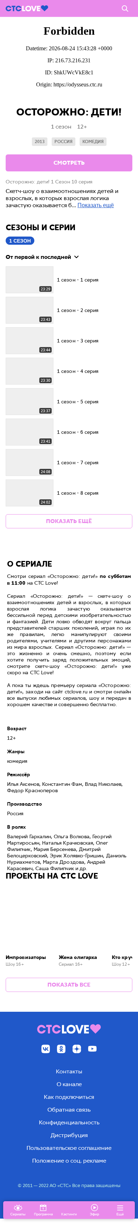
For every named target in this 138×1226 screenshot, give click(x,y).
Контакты (69, 1071)
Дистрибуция (69, 1135)
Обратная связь (69, 1109)
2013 (40, 141)
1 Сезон (20, 241)
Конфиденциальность (69, 1122)
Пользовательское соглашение (69, 1148)
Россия (63, 141)
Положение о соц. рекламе (69, 1160)
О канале (69, 1084)
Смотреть (69, 162)
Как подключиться (69, 1097)
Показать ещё (95, 205)
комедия (93, 141)
